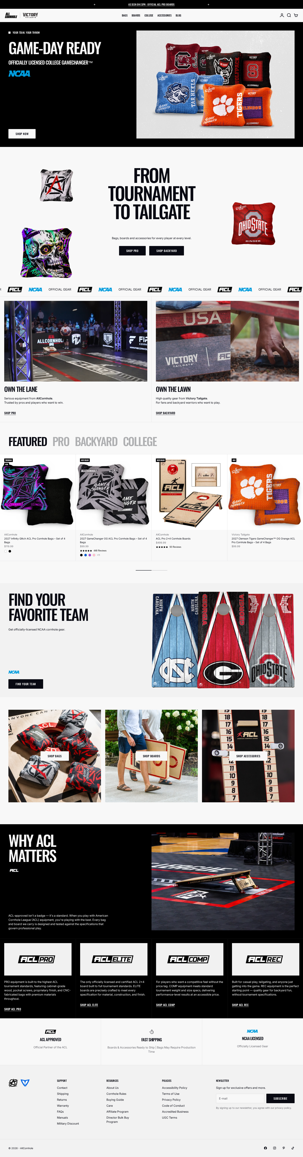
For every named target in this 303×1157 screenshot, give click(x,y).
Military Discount (68, 1123)
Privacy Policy (171, 1099)
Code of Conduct (173, 1105)
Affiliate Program (117, 1111)
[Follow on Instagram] (274, 1148)
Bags (124, 15)
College (148, 15)
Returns (62, 1099)
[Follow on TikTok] (293, 1148)
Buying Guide (115, 1099)
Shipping (63, 1093)
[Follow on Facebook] (265, 1148)
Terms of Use (170, 1093)
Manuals (62, 1117)
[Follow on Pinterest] (283, 1148)
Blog (178, 15)
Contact (62, 1087)
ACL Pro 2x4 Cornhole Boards (173, 538)
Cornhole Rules (116, 1093)
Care (109, 1105)
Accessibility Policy (174, 1087)
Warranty (63, 1105)
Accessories (164, 15)
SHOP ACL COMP (165, 1005)
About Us (112, 1087)
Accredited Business (175, 1111)
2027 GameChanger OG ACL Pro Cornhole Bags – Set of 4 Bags (113, 540)
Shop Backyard (165, 413)
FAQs (60, 1111)
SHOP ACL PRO (12, 1009)
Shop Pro (10, 413)
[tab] (27, 441)
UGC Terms (169, 1117)
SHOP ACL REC (240, 1005)
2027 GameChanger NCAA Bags (156, 4)
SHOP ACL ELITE (89, 1005)
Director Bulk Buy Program (117, 1120)
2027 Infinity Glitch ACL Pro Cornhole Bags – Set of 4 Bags (34, 540)
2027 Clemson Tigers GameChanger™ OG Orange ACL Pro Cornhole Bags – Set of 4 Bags (263, 540)
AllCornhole (10, 534)
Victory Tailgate (241, 534)
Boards (136, 15)
